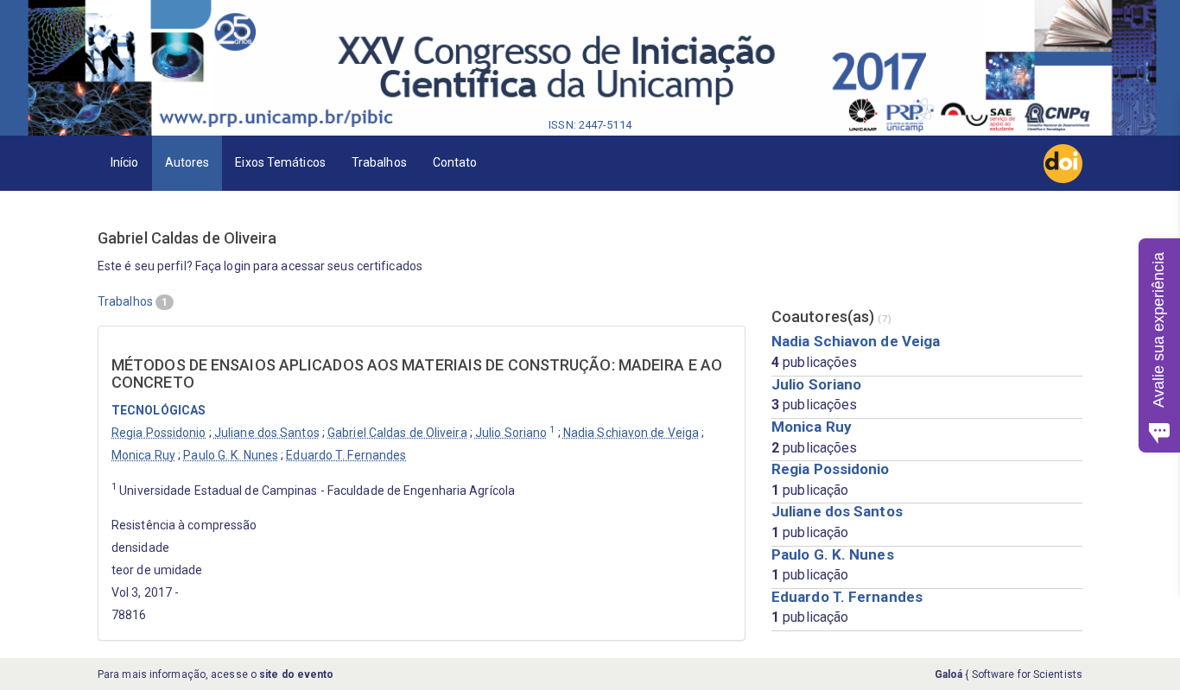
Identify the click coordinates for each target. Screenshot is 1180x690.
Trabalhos (379, 162)
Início (125, 162)
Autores (187, 162)
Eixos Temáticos (280, 162)
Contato (455, 162)
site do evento (296, 674)
